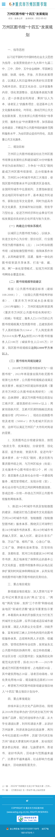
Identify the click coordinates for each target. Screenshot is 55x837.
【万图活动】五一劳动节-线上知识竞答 (28, 790)
